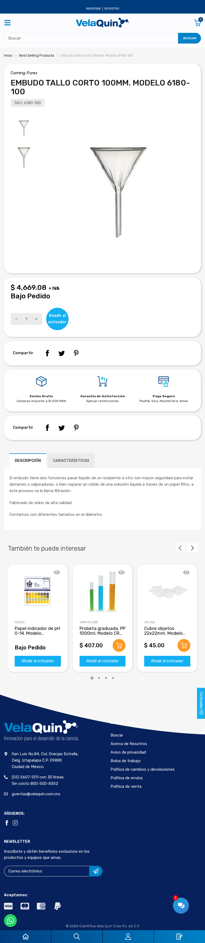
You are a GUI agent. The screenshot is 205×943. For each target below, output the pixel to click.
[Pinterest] (76, 353)
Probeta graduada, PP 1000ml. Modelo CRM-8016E (102, 633)
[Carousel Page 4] (113, 678)
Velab (149, 622)
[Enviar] (95, 871)
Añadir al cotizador (38, 661)
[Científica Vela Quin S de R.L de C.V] (102, 23)
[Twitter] (61, 353)
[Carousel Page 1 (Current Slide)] (92, 678)
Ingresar (93, 8)
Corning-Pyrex (24, 73)
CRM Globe (89, 622)
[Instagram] (15, 822)
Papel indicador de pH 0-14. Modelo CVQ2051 (37, 633)
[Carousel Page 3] (106, 678)
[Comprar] (119, 645)
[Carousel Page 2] (99, 678)
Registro (111, 8)
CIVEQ (20, 622)
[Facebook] (47, 353)
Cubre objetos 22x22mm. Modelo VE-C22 (163, 633)
